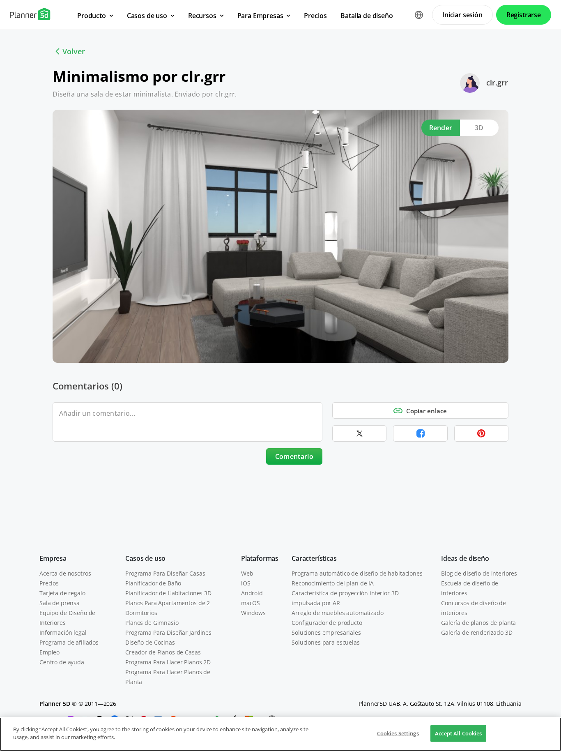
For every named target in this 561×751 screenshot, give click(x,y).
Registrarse (523, 14)
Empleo (49, 652)
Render (441, 127)
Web (247, 573)
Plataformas (259, 558)
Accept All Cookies (458, 733)
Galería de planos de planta (478, 623)
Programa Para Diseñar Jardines (168, 632)
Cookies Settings (398, 733)
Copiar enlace (426, 411)
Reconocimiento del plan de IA (333, 583)
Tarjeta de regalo (62, 593)
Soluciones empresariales (326, 632)
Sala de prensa (59, 603)
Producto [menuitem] (91, 15)
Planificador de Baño (153, 583)
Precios (49, 583)
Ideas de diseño (465, 558)
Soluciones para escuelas (326, 642)
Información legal (63, 632)
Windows (253, 613)
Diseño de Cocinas (150, 642)
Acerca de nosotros (65, 573)
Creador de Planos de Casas (162, 652)
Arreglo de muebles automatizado (338, 613)
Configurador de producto (327, 623)
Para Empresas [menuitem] (260, 15)
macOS (250, 603)
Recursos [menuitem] (202, 15)
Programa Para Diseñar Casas (165, 573)
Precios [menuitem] (315, 15)
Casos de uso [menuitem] (147, 15)
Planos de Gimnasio (151, 623)
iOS (246, 583)
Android (252, 593)
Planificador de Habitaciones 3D (168, 593)
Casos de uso (145, 558)
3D (479, 127)
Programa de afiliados (69, 642)
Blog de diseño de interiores (479, 573)
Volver (73, 51)
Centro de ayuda (61, 662)
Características (314, 558)
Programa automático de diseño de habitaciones (357, 573)
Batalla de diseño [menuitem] (366, 15)
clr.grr (497, 83)
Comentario (294, 456)
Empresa (53, 558)
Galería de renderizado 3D (477, 632)
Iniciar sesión (462, 14)
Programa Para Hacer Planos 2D (168, 662)
